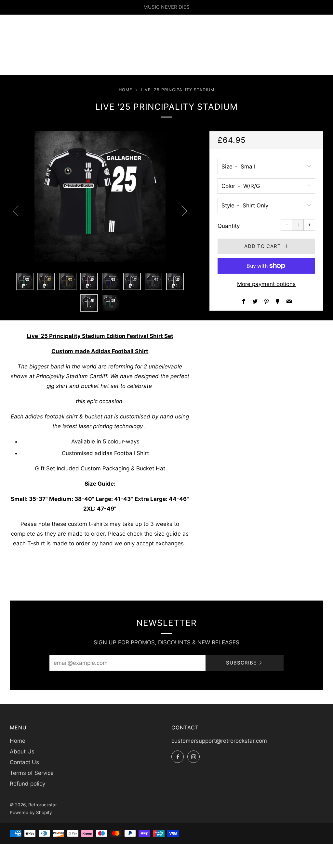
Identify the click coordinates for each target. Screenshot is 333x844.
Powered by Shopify (31, 812)
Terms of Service (32, 773)
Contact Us (24, 762)
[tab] (24, 281)
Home (125, 89)
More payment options (266, 284)
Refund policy (27, 783)
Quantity (229, 226)
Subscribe (241, 663)
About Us (22, 751)
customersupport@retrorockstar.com (219, 741)
